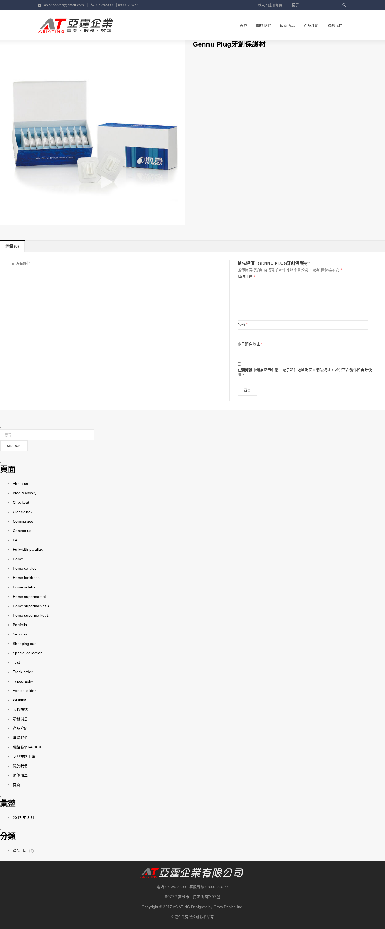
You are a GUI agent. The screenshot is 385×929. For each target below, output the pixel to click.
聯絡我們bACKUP (28, 747)
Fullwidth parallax (28, 549)
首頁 (16, 785)
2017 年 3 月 (24, 818)
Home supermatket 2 (31, 615)
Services (20, 634)
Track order (23, 672)
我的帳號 (20, 709)
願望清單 (20, 775)
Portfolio (20, 625)
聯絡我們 (20, 738)
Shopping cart (25, 643)
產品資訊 (20, 850)
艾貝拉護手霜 (24, 756)
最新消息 (20, 719)
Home (18, 559)
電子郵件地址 (250, 344)
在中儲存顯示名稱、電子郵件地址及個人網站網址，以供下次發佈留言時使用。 (305, 372)
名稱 (243, 324)
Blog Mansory (24, 493)
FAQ (16, 540)
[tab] (12, 246)
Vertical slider (24, 691)
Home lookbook (26, 578)
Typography (23, 681)
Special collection (28, 653)
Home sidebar (25, 587)
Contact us (22, 531)
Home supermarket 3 (31, 606)
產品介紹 (20, 728)
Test (16, 662)
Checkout (21, 502)
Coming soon (24, 521)
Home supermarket (29, 596)
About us (20, 483)
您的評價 (246, 276)
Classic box (22, 512)
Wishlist (19, 700)
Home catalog (25, 568)
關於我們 (20, 766)
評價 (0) (12, 246)
